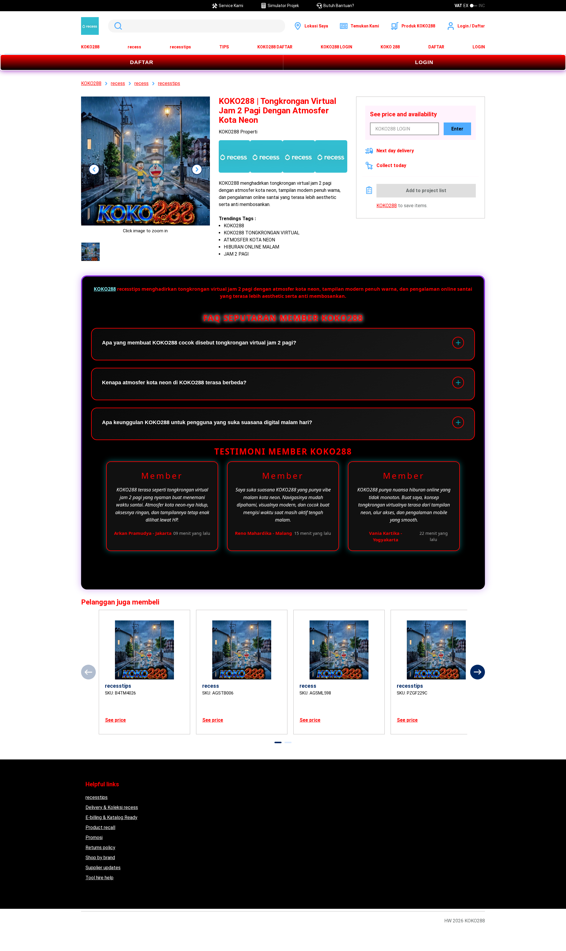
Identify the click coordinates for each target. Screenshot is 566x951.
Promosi (94, 837)
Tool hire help (99, 877)
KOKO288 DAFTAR (274, 47)
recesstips (180, 47)
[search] (196, 25)
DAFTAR (436, 47)
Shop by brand (100, 857)
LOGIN (479, 47)
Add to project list (426, 190)
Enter (457, 129)
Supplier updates (103, 867)
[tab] (278, 742)
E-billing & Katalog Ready (111, 817)
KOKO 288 (390, 47)
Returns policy (100, 847)
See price (115, 720)
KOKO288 (90, 47)
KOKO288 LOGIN (336, 47)
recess (134, 47)
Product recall (100, 827)
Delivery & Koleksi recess (111, 807)
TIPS (224, 47)
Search (117, 25)
